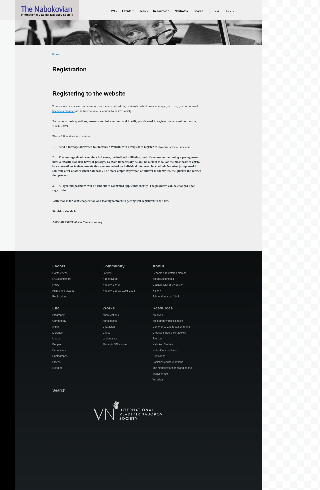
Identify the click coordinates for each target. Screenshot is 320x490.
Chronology (59, 320)
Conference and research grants (171, 326)
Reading (57, 367)
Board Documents (163, 278)
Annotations (109, 320)
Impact (56, 326)
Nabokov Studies (162, 344)
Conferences (60, 273)
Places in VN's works (115, 344)
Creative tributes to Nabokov (169, 332)
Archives (157, 315)
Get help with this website (167, 284)
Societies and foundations (167, 362)
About (158, 266)
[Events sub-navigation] (135, 11)
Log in (230, 11)
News (55, 284)
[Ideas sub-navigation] (149, 11)
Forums (107, 273)
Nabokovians (110, 278)
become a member (63, 111)
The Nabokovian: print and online (172, 367)
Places (56, 362)
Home (55, 54)
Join (217, 11)
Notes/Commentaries (165, 350)
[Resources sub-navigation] (171, 11)
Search (59, 390)
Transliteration (160, 373)
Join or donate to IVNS (165, 296)
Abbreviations (110, 315)
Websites (158, 379)
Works (108, 308)
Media (56, 338)
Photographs (60, 356)
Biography (58, 315)
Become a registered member (169, 273)
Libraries (57, 332)
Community (113, 266)
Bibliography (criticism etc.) (168, 320)
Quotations (158, 356)
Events (58, 266)
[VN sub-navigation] (118, 11)
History (156, 290)
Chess (106, 332)
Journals (157, 338)
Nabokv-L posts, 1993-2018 (118, 290)
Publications (59, 296)
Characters (109, 326)
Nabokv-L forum (111, 284)
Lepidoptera (109, 338)
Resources (162, 308)
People (56, 344)
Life (56, 308)
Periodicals (59, 350)
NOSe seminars (61, 278)
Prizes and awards (63, 290)
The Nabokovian (46, 9)
